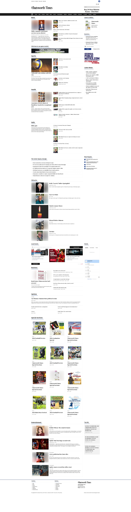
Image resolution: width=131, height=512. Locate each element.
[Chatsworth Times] (88, 26)
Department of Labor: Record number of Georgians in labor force (46, 166)
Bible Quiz (34, 126)
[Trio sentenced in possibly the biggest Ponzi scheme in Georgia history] (55, 39)
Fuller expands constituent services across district (39, 32)
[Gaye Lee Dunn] (39, 199)
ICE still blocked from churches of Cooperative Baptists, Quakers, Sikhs (48, 168)
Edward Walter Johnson (56, 220)
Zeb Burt (51, 232)
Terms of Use (56, 492)
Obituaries (34, 180)
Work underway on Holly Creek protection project (68, 33)
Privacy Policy (60, 492)
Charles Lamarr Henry (56, 206)
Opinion (34, 294)
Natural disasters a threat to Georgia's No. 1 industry (44, 175)
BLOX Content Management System (95, 492)
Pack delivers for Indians (63, 66)
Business (34, 268)
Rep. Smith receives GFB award (59, 270)
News (33, 18)
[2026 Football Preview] (39, 328)
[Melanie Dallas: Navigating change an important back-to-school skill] (55, 100)
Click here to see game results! (40, 46)
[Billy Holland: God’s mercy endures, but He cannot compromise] (55, 150)
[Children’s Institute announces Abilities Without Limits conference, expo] (55, 115)
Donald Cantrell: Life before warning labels (39, 306)
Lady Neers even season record (65, 59)
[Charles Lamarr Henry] (39, 211)
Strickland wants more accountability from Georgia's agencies (46, 170)
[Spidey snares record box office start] (40, 470)
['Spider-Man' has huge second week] (40, 444)
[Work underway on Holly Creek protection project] (55, 35)
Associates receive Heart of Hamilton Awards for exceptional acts (41, 105)
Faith (33, 122)
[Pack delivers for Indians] (55, 69)
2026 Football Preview (38, 338)
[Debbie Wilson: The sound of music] (40, 431)
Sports (33, 56)
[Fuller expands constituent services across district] (41, 25)
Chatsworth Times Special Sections (72, 339)
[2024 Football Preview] (57, 402)
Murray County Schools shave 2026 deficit (61, 29)
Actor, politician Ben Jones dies (58, 454)
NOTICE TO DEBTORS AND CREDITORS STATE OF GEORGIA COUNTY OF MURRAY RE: (92, 428)
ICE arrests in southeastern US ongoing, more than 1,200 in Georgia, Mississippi (49, 164)
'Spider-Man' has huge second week (59, 441)
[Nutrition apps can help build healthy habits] (55, 105)
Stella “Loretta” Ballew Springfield (59, 183)
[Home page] (42, 7)
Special (33, 336)
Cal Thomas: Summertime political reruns (44, 299)
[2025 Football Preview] (57, 353)
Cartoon (32, 311)
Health (33, 89)
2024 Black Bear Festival (39, 412)
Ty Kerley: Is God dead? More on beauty (61, 143)
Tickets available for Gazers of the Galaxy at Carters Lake (92, 86)
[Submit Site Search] (99, 7)
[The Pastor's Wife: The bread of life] (55, 132)
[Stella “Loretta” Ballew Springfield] (39, 188)
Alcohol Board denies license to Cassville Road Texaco (91, 169)
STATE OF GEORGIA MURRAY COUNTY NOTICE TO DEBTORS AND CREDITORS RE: (92, 448)
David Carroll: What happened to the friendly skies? (67, 306)
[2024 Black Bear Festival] (39, 402)
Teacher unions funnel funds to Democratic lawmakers (44, 172)
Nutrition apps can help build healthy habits (67, 104)
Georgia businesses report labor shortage (61, 279)
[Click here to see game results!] (57, 51)
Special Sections (37, 318)
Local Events (34, 244)
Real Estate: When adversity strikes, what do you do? (63, 283)
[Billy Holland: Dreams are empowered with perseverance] (55, 139)
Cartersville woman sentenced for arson (92, 160)
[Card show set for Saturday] (55, 79)
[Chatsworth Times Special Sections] (74, 328)
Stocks (86, 244)
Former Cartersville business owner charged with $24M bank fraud (92, 162)
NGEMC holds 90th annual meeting (59, 287)
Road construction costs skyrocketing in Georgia (43, 162)
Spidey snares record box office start (60, 467)
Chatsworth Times (94, 22)
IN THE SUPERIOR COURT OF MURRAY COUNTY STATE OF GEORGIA (91, 438)
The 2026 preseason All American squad (61, 73)
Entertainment (36, 422)
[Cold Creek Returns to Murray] (55, 26)
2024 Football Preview (56, 412)
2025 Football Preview (56, 363)
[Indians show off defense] (55, 84)
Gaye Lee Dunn (53, 195)
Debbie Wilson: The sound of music (64, 311)
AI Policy (85, 492)
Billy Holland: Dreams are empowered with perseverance (69, 136)
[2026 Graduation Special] (57, 328)
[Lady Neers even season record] (55, 61)
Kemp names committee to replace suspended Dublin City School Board (48, 173)
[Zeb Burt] (39, 236)
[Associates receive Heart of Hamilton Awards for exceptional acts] (41, 97)
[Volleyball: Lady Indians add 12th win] (41, 65)
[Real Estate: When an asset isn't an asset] (41, 275)
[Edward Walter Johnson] (39, 224)
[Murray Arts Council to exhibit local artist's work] (55, 22)
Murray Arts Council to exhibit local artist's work (68, 20)
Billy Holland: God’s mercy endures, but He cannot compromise (71, 147)
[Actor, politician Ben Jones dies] (40, 457)
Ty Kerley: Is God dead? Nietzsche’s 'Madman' (62, 125)
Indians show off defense (63, 82)
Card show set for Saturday (64, 78)
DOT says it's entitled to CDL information (61, 274)
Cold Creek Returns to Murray (64, 25)
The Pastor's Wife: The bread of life (65, 129)
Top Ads (86, 422)
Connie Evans (88, 164)
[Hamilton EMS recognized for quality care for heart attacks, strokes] (55, 109)
